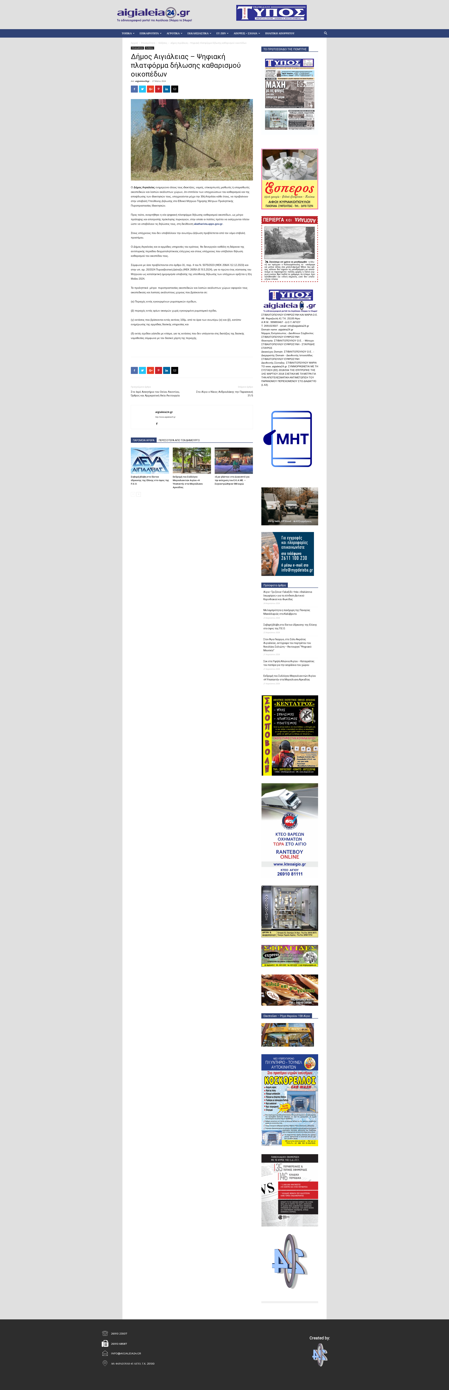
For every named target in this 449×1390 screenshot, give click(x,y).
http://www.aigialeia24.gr (165, 417)
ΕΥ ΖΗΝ (221, 33)
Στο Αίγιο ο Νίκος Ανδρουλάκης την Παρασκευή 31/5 (224, 393)
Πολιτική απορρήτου (279, 33)
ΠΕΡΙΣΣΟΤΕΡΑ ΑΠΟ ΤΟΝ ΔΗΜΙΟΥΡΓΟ (179, 440)
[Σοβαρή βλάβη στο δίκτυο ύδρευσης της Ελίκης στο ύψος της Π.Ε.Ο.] (150, 461)
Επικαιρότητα (148, 42)
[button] (325, 33)
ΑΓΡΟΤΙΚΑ (173, 33)
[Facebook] (158, 424)
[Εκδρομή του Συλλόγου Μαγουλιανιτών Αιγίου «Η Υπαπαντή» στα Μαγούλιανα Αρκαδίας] (192, 461)
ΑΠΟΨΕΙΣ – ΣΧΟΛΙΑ (245, 33)
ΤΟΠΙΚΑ (127, 33)
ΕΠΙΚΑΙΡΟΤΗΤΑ (149, 33)
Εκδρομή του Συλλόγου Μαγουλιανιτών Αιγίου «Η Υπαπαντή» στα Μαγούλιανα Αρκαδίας (289, 677)
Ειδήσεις (163, 42)
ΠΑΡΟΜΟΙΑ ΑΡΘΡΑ (144, 440)
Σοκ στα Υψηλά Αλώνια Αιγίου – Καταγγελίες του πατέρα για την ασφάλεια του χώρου (288, 663)
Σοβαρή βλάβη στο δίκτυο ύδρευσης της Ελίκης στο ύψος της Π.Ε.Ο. (150, 480)
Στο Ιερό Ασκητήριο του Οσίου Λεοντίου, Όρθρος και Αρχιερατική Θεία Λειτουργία (155, 393)
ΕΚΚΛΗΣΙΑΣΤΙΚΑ (198, 33)
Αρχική (134, 42)
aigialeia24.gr (142, 81)
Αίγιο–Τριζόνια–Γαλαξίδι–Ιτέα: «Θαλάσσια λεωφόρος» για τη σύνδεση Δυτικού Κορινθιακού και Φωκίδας (287, 595)
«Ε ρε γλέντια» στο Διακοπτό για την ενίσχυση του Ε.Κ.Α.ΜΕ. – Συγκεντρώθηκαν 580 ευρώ (232, 480)
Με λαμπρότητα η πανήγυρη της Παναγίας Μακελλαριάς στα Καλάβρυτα (286, 612)
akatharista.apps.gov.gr (208, 223)
